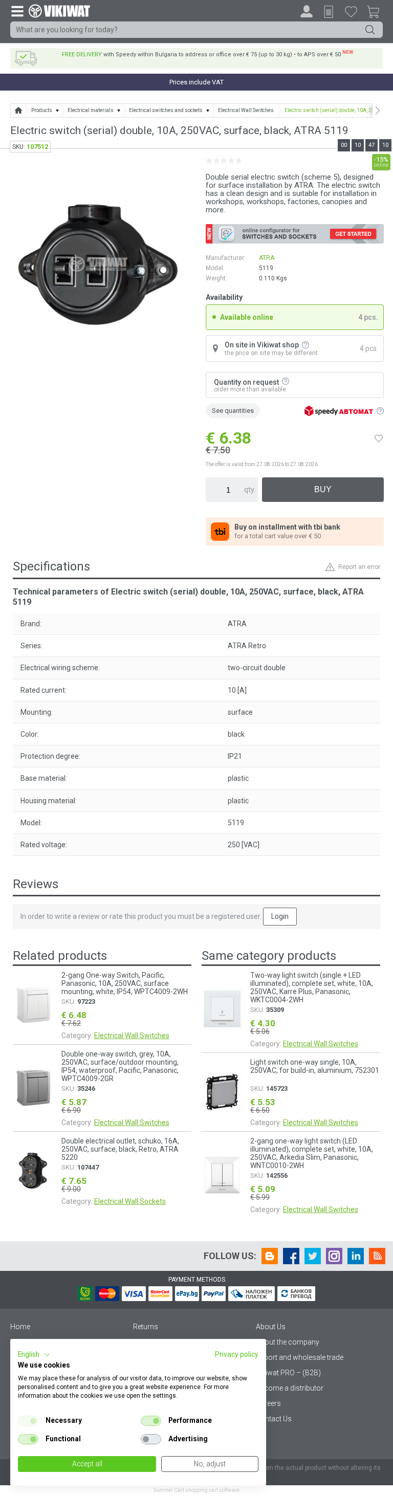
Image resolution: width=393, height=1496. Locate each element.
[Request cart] (328, 12)
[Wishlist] (351, 11)
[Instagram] (334, 1256)
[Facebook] (291, 1256)
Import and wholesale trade (299, 1357)
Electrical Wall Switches (131, 1035)
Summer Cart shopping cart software (196, 1490)
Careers (268, 1403)
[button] (34, 1355)
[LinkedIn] (355, 1256)
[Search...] (370, 29)
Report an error (359, 566)
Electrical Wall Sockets (130, 1201)
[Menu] (17, 10)
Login (280, 916)
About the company (287, 1342)
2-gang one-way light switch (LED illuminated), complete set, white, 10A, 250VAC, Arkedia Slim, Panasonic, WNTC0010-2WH (311, 1153)
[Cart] (377, 13)
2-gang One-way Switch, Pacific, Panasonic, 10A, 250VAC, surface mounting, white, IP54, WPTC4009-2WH (124, 983)
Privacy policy (236, 1354)
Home (20, 1327)
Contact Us (274, 1419)
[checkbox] (28, 1421)
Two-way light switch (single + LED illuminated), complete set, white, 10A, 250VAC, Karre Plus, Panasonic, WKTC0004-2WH (311, 987)
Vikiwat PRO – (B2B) (288, 1373)
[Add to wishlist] (379, 438)
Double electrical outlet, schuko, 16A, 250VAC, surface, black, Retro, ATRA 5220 (120, 1149)
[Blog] (269, 1256)
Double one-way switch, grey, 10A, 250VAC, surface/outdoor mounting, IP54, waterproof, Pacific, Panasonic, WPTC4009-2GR (120, 1066)
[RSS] (377, 1256)
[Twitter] (312, 1256)
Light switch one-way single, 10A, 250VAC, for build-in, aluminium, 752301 (314, 1066)
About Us (271, 1327)
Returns (145, 1327)
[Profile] (306, 11)
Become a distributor (289, 1388)
